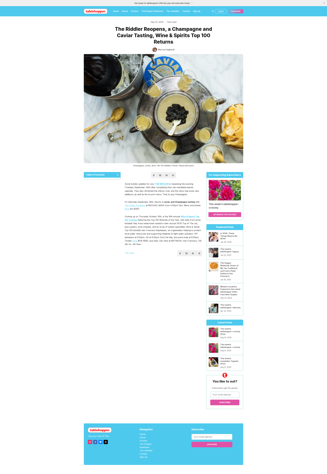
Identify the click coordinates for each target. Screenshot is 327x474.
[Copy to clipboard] (173, 175)
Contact (186, 11)
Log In (221, 11)
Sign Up (196, 11)
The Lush (129, 253)
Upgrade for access (224, 214)
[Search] (213, 11)
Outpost (177, 469)
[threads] (106, 442)
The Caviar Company (135, 205)
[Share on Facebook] (153, 175)
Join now (212, 444)
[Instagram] (90, 442)
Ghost (170, 469)
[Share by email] (166, 175)
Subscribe (235, 11)
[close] (324, 3)
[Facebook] (95, 442)
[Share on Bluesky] (160, 175)
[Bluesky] (100, 442)
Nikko (187, 469)
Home (116, 11)
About (125, 11)
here (127, 209)
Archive (134, 11)
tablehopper (148, 469)
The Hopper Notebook (152, 11)
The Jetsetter (172, 11)
